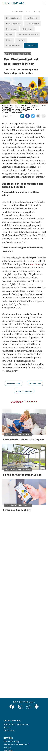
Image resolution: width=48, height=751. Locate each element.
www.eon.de (36, 264)
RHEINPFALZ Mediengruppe (16, 724)
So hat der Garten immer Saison (22, 474)
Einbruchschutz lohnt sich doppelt (23, 439)
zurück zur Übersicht (24, 391)
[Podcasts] (36, 705)
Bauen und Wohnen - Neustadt (17, 54)
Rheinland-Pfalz (29, 9)
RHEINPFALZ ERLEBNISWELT (16, 744)
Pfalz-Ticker (14, 9)
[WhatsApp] (28, 705)
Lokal (5, 9)
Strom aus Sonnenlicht (17, 509)
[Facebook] (12, 705)
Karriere (7, 727)
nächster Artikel (35, 383)
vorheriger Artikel (13, 383)
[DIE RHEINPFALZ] (13, 3)
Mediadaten (9, 730)
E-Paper (7, 747)
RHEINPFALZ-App (11, 741)
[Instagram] (20, 705)
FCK (39, 9)
